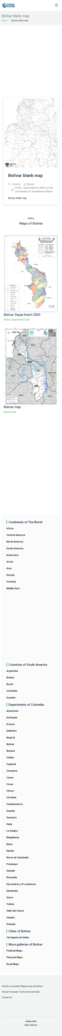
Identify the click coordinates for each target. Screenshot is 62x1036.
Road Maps (12, 964)
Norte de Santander (17, 857)
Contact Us (7, 997)
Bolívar (10, 744)
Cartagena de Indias (17, 937)
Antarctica (12, 555)
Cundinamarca (14, 804)
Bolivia (10, 677)
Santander (12, 890)
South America (14, 548)
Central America (15, 535)
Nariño (10, 850)
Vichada (10, 924)
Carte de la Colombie (29, 992)
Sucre (9, 897)
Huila (9, 824)
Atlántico (11, 730)
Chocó (10, 790)
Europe (10, 575)
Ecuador (11, 697)
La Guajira (12, 830)
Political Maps (14, 950)
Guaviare (11, 817)
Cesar (9, 784)
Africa (10, 528)
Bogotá (10, 737)
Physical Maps (14, 957)
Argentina (12, 671)
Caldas (10, 757)
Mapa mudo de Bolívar (31, 986)
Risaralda (11, 877)
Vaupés (10, 917)
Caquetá (11, 764)
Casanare (11, 770)
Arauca (10, 724)
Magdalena (12, 837)
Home (5, 20)
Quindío (10, 870)
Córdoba (11, 797)
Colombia (11, 690)
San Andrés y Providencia (21, 884)
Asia (8, 568)
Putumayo (12, 864)
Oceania (11, 581)
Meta (9, 844)
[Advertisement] (31, 59)
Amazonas (12, 710)
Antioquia (11, 717)
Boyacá (10, 750)
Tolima (10, 904)
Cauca (10, 777)
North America (14, 541)
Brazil (9, 684)
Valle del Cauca (15, 910)
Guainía (10, 810)
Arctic (9, 561)
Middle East (13, 588)
